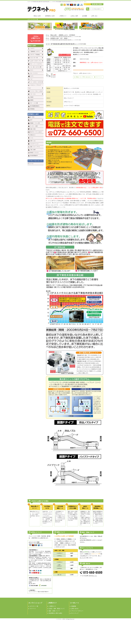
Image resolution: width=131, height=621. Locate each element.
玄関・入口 (32, 140)
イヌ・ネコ (32, 94)
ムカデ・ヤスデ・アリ (35, 60)
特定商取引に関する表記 (55, 613)
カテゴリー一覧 (34, 606)
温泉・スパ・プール (35, 146)
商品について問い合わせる (83, 77)
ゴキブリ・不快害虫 (35, 54)
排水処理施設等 (34, 155)
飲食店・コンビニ (34, 152)
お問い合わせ (74, 608)
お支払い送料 (74, 16)
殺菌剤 (31, 100)
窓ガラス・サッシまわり (36, 132)
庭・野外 (32, 117)
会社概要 (84, 16)
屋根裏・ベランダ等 (35, 123)
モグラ (31, 76)
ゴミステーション (34, 143)
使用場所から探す (50, 16)
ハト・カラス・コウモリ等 (36, 82)
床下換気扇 (72, 35)
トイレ (31, 137)
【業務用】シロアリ (63, 35)
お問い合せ (94, 16)
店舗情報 (73, 606)
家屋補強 (32, 109)
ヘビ (31, 79)
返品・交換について (54, 610)
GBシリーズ (30, 163)
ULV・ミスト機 (34, 103)
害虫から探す (37, 16)
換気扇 (65, 38)
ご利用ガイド (62, 16)
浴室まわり (32, 134)
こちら (82, 557)
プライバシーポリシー (77, 610)
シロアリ (32, 48)
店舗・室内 (32, 129)
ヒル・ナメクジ (34, 73)
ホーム (47, 35)
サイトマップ (74, 613)
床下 (61, 38)
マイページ (99, 77)
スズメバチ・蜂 (34, 57)
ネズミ (31, 70)
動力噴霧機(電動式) (34, 106)
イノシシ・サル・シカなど (36, 91)
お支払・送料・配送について (57, 608)
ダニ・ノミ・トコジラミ (36, 64)
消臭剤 (31, 97)
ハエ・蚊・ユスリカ (35, 67)
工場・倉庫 (32, 149)
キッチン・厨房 (34, 126)
